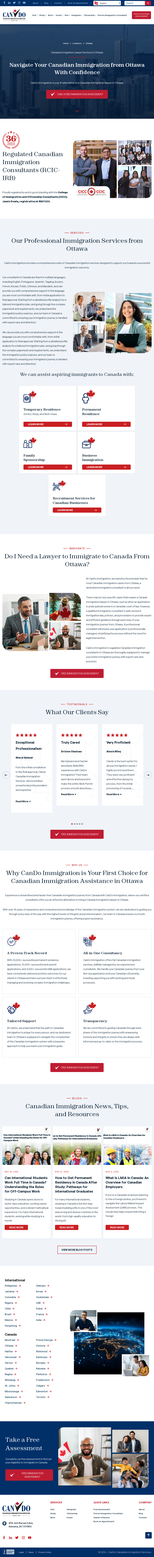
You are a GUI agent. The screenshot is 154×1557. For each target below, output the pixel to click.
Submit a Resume (102, 1517)
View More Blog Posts (77, 1249)
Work (50, 15)
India (39, 1319)
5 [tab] (82, 824)
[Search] (148, 3)
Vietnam (41, 1285)
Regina (8, 1374)
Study (42, 15)
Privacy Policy (44, 1552)
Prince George (44, 1339)
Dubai (39, 1308)
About (35, 3)
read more (16, 1227)
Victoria (40, 1345)
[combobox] (134, 3)
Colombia (10, 1297)
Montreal (10, 1339)
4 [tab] (79, 824)
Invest (59, 15)
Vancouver (11, 1357)
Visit (34, 15)
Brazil (8, 1314)
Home (65, 43)
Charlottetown (13, 1402)
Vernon (9, 1362)
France (40, 1314)
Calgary (40, 1385)
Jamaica (9, 1291)
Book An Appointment (78, 3)
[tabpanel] (31, 770)
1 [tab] (72, 824)
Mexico (9, 1319)
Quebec (9, 1368)
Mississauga (12, 1391)
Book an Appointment (104, 1521)
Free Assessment (102, 1509)
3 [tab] (77, 824)
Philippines (11, 1285)
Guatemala (42, 1297)
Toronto (41, 1397)
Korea (39, 1291)
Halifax (9, 1351)
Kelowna (40, 1368)
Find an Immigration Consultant (112, 15)
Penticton (41, 1374)
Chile (8, 1308)
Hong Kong (11, 1325)
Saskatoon (11, 1397)
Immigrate (76, 15)
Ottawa (9, 1345)
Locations (77, 43)
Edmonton (42, 1391)
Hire (66, 15)
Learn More (36, 424)
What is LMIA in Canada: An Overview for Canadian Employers (127, 1182)
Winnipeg (10, 1379)
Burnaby (40, 1362)
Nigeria (9, 1302)
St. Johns (10, 1385)
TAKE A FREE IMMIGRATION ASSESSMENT (80, 94)
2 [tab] (74, 824)
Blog (46, 3)
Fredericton (43, 1379)
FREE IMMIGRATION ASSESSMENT (80, 673)
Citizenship (89, 15)
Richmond (41, 1351)
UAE (38, 1302)
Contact (58, 3)
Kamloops (42, 1357)
